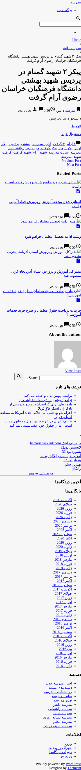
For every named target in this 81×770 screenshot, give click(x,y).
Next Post (74, 165)
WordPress (73, 764)
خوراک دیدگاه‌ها (60, 752)
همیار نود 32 (72, 460)
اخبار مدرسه (41, 144)
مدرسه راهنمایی (60, 709)
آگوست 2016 (62, 636)
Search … (31, 378)
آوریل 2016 (64, 653)
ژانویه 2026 (64, 517)
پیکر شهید (66, 148)
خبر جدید (32, 148)
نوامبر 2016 (63, 623)
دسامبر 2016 (62, 619)
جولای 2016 (63, 640)
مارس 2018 (63, 559)
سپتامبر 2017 (62, 585)
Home (76, 40)
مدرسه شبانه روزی (57, 717)
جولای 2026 (63, 504)
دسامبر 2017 (62, 572)
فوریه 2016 (64, 661)
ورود (68, 743)
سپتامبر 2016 (62, 632)
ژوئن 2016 (64, 644)
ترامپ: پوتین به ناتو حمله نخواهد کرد (45, 400)
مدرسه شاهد (62, 713)
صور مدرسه (63, 700)
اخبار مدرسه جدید (59, 683)
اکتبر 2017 (64, 581)
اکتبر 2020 (64, 538)
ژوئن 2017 (64, 598)
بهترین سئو (73, 464)
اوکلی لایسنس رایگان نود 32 (60, 456)
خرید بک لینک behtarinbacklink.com (55, 443)
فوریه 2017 (64, 610)
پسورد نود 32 (71, 451)
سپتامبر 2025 (62, 534)
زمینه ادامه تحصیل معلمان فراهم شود (53, 236)
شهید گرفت (22, 152)
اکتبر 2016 (64, 627)
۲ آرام (71, 144)
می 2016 (65, 649)
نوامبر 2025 (63, 525)
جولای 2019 (63, 551)
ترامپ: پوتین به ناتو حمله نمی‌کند (48, 396)
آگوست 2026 (62, 500)
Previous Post (71, 161)
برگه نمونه (64, 10)
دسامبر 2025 (62, 521)
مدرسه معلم (62, 721)
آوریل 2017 (64, 602)
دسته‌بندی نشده (60, 687)
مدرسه (75, 2)
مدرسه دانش (71, 48)
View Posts (73, 371)
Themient (74, 768)
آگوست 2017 (62, 589)
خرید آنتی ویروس (40, 473)
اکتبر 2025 (64, 530)
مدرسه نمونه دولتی (57, 726)
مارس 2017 (63, 606)
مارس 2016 (63, 657)
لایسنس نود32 (71, 447)
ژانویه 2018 (64, 568)
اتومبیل (75, 126)
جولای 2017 (63, 593)
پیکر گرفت (49, 148)
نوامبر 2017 (63, 576)
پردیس (14, 144)
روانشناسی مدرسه (58, 692)
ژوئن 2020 (64, 542)
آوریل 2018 (64, 555)
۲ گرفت (59, 144)
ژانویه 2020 (64, 547)
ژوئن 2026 (64, 508)
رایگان (76, 469)
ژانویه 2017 (64, 615)
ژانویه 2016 (64, 666)
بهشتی (26, 144)
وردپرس (65, 756)
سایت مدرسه (59, 152)
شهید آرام (40, 152)
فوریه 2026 (64, 513)
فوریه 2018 (64, 564)
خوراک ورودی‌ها (60, 748)
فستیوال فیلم (71, 134)
